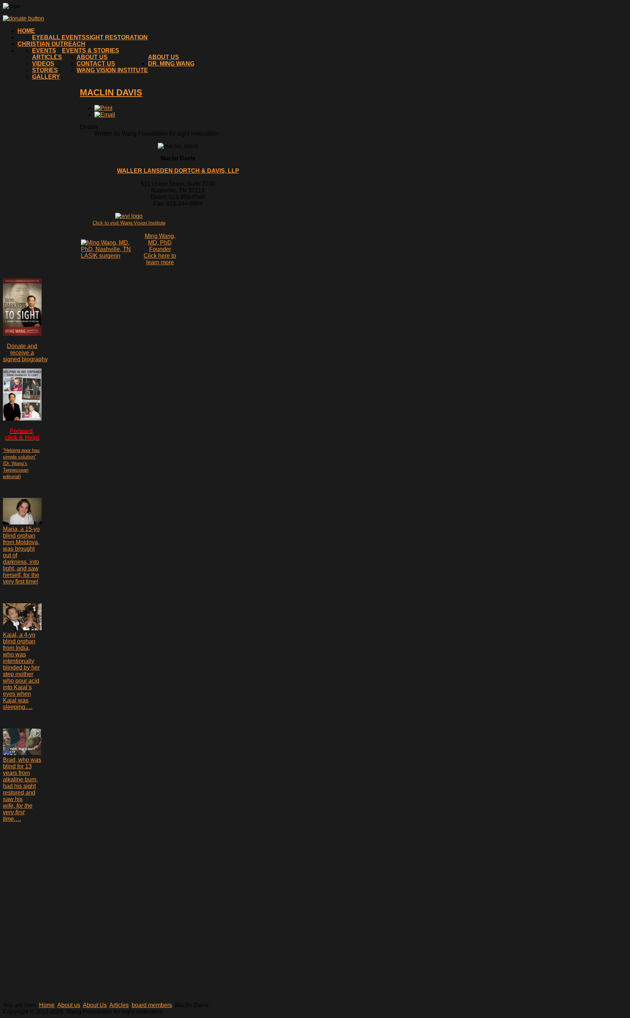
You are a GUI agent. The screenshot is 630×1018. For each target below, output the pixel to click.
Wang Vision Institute (112, 70)
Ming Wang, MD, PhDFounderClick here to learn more (160, 249)
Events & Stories (90, 50)
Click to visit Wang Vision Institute (129, 223)
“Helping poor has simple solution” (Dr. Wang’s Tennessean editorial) (21, 463)
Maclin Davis (111, 92)
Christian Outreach (51, 44)
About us (163, 57)
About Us (92, 57)
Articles (47, 57)
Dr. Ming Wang (171, 64)
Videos (43, 64)
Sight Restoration (117, 37)
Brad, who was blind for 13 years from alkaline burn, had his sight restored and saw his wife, (22, 789)
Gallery (46, 77)
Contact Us (96, 64)
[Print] (103, 108)
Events (44, 50)
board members (152, 1005)
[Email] (104, 115)
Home (26, 31)
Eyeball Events (59, 37)
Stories (45, 70)
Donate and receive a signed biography (25, 352)
